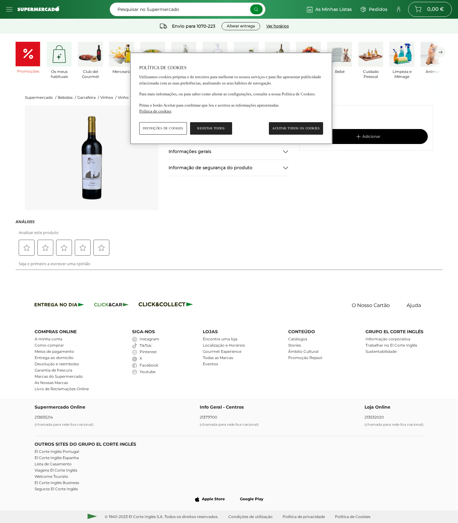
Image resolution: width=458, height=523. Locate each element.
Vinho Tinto (128, 97)
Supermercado (40, 97)
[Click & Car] (111, 305)
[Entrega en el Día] (167, 305)
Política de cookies (155, 111)
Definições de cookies (163, 128)
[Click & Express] (59, 305)
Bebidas (67, 97)
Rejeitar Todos (211, 128)
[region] (231, 98)
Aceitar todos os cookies (296, 128)
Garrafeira (88, 97)
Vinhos (108, 97)
